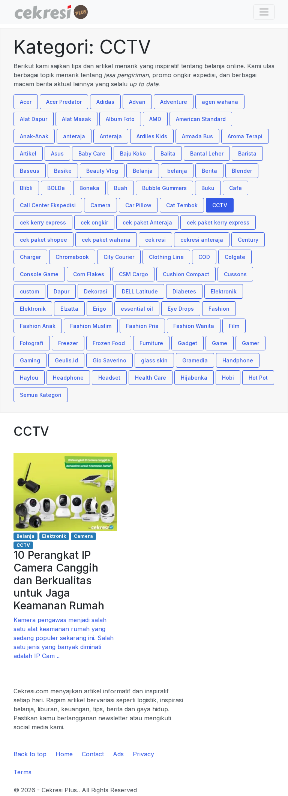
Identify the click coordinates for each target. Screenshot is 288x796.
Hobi (228, 377)
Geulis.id (66, 360)
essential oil (137, 308)
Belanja (143, 171)
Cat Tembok (182, 205)
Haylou (29, 377)
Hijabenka (194, 377)
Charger (30, 257)
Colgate (235, 257)
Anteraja (111, 136)
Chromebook (72, 257)
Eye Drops (181, 308)
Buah (121, 188)
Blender (242, 171)
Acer (26, 102)
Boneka (89, 188)
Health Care (150, 377)
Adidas (105, 102)
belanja (177, 171)
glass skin (154, 360)
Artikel (28, 153)
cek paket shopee (43, 239)
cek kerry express (43, 222)
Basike (63, 171)
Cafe (235, 188)
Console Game (39, 274)
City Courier (119, 257)
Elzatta (69, 308)
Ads (118, 754)
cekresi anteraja (201, 239)
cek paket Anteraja (147, 222)
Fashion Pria (142, 326)
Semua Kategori (41, 395)
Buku (207, 188)
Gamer (250, 343)
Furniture (151, 343)
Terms (23, 772)
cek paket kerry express (218, 222)
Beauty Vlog (102, 171)
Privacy (143, 754)
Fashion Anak (38, 326)
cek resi (155, 239)
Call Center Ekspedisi (48, 205)
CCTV (219, 205)
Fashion (219, 308)
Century (248, 239)
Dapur (61, 291)
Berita (209, 171)
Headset (109, 377)
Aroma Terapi (245, 136)
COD (204, 257)
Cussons (235, 274)
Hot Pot (258, 377)
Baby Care (91, 153)
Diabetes (184, 291)
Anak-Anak (34, 136)
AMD (155, 119)
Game (219, 343)
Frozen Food (109, 343)
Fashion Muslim (90, 326)
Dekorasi (95, 291)
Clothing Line (166, 257)
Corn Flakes (88, 274)
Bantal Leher (207, 153)
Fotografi (32, 343)
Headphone (68, 377)
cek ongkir (94, 222)
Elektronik (224, 291)
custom (29, 291)
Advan (137, 102)
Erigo (99, 308)
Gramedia (195, 360)
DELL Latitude (140, 291)
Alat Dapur (33, 119)
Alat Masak (76, 119)
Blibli (26, 188)
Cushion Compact (186, 274)
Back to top (30, 754)
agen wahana (220, 102)
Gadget (187, 343)
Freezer (68, 343)
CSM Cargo (133, 274)
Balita (168, 153)
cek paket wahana (106, 239)
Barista (247, 153)
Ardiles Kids (151, 136)
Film (234, 326)
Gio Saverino (109, 360)
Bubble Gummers (164, 188)
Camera (100, 205)
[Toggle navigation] (264, 11)
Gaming (30, 360)
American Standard (201, 119)
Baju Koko (133, 153)
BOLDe (56, 188)
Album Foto (120, 119)
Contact (93, 754)
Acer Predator (64, 102)
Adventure (173, 102)
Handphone (237, 360)
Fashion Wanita (193, 326)
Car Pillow (138, 205)
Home (64, 754)
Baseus (29, 171)
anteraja (74, 136)
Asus (57, 153)
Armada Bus (197, 136)
